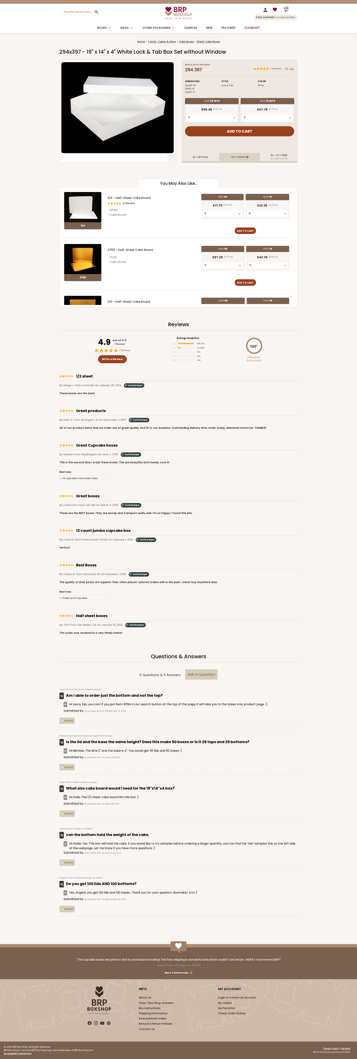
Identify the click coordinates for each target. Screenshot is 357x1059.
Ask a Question (201, 674)
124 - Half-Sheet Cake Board (128, 198)
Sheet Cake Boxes (208, 41)
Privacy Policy (330, 1048)
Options (345, 1048)
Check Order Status (231, 1013)
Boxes (102, 28)
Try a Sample (238, 157)
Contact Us (147, 1029)
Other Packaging (156, 28)
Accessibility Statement (18, 1053)
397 (198, 70)
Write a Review (112, 359)
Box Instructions (150, 1008)
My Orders (225, 1003)
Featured (228, 28)
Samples (190, 28)
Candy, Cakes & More (162, 41)
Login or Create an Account (237, 997)
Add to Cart (245, 230)
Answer (68, 721)
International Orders (153, 1018)
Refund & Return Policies (155, 1024)
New (209, 28)
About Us (145, 997)
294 (189, 70)
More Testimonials (177, 972)
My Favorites (226, 1008)
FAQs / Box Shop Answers (156, 1003)
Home (141, 41)
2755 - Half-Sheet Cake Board (130, 250)
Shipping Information (153, 1013)
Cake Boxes (186, 41)
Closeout (252, 28)
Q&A (291, 68)
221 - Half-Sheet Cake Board (128, 302)
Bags (124, 28)
